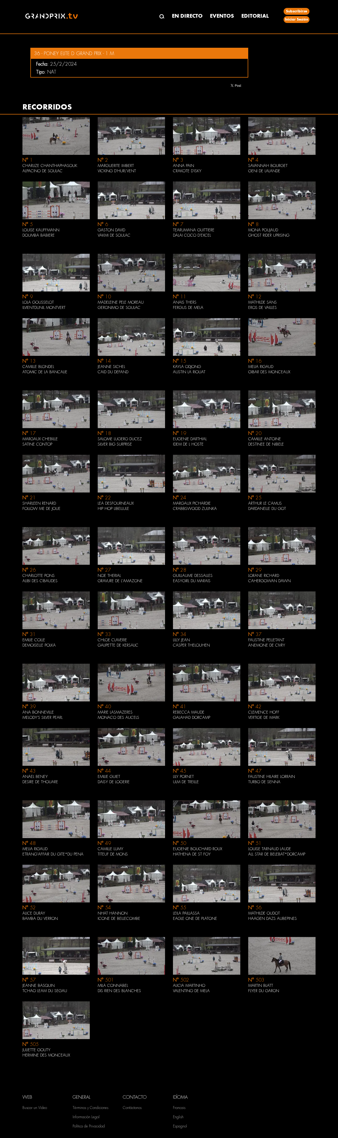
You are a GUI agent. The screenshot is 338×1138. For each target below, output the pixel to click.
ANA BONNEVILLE (38, 712)
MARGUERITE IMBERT (116, 165)
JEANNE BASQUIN (38, 985)
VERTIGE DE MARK (263, 717)
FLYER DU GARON (263, 990)
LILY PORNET (183, 776)
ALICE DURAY (33, 913)
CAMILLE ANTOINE (264, 439)
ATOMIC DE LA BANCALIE (44, 372)
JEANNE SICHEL (111, 366)
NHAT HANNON (113, 913)
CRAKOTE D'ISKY (187, 171)
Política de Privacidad (89, 1126)
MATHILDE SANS (262, 302)
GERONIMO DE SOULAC (119, 307)
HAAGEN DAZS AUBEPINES (272, 918)
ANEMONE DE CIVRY (266, 645)
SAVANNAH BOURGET (268, 165)
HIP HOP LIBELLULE (113, 508)
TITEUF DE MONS (113, 854)
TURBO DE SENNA (264, 782)
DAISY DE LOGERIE (114, 782)
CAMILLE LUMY (110, 849)
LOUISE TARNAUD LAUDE (269, 849)
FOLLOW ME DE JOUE (41, 508)
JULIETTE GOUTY (36, 1050)
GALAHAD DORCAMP (191, 717)
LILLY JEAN (181, 640)
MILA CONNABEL (113, 985)
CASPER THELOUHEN (191, 645)
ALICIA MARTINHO (189, 985)
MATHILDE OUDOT (264, 913)
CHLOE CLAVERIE (112, 640)
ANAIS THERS (184, 302)
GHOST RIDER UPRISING (268, 235)
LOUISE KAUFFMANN (40, 230)
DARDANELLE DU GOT (267, 508)
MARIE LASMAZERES (115, 712)
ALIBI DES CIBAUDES (40, 581)
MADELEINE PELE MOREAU (121, 302)
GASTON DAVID (111, 230)
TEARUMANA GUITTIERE (193, 230)
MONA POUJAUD (263, 230)
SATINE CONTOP (37, 444)
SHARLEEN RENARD (39, 503)
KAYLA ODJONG (187, 366)
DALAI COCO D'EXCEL (192, 235)
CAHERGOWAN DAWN (269, 581)
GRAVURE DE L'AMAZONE (120, 581)
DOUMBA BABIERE (38, 235)
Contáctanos (132, 1107)
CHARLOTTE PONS (38, 575)
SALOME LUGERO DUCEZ (120, 439)
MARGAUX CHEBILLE (40, 439)
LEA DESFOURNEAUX (116, 503)
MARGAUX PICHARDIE (192, 503)
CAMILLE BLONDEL (38, 366)
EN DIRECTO (187, 16)
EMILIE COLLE (33, 640)
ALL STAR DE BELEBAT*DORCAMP (276, 854)
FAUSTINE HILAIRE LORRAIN (271, 776)
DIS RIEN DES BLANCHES (119, 990)
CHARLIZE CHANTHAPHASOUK (49, 165)
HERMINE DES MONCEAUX (46, 1055)
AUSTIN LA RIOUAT (189, 372)
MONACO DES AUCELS (118, 717)
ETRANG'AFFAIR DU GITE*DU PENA (52, 854)
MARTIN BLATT (260, 985)
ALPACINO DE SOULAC (42, 171)
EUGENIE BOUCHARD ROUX (197, 849)
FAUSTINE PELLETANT (266, 640)
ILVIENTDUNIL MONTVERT (43, 307)
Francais (179, 1107)
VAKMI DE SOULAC (114, 235)
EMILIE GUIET (109, 776)
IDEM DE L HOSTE (188, 444)
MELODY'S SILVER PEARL (42, 717)
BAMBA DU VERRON (40, 918)
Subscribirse (296, 11)
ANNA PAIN (183, 165)
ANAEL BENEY (35, 776)
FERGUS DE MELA (188, 307)
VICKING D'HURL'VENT (117, 171)
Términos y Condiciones (90, 1107)
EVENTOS (222, 16)
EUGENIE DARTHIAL (190, 439)
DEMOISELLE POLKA (39, 645)
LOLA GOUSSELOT (38, 302)
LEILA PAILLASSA (186, 913)
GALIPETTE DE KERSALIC (118, 645)
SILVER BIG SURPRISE (115, 444)
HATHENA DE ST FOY (192, 854)
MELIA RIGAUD (260, 366)
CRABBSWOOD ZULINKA (195, 508)
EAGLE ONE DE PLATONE (195, 918)
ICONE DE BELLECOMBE (119, 918)
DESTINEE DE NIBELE (266, 444)
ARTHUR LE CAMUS (265, 503)
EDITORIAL (255, 16)
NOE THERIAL (109, 575)
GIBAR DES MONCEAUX (269, 372)
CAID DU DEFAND (113, 372)
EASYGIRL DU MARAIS (191, 581)
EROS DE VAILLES (262, 307)
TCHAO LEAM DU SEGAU (44, 990)
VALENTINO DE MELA (191, 990)
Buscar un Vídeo (34, 1107)
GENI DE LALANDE (264, 171)
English (178, 1117)
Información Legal (86, 1117)
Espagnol (180, 1126)
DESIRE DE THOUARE (40, 782)
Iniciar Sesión (296, 19)
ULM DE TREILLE (186, 782)
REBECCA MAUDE (188, 712)
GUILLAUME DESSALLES (193, 575)
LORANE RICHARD (263, 575)
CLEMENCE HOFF (263, 712)
